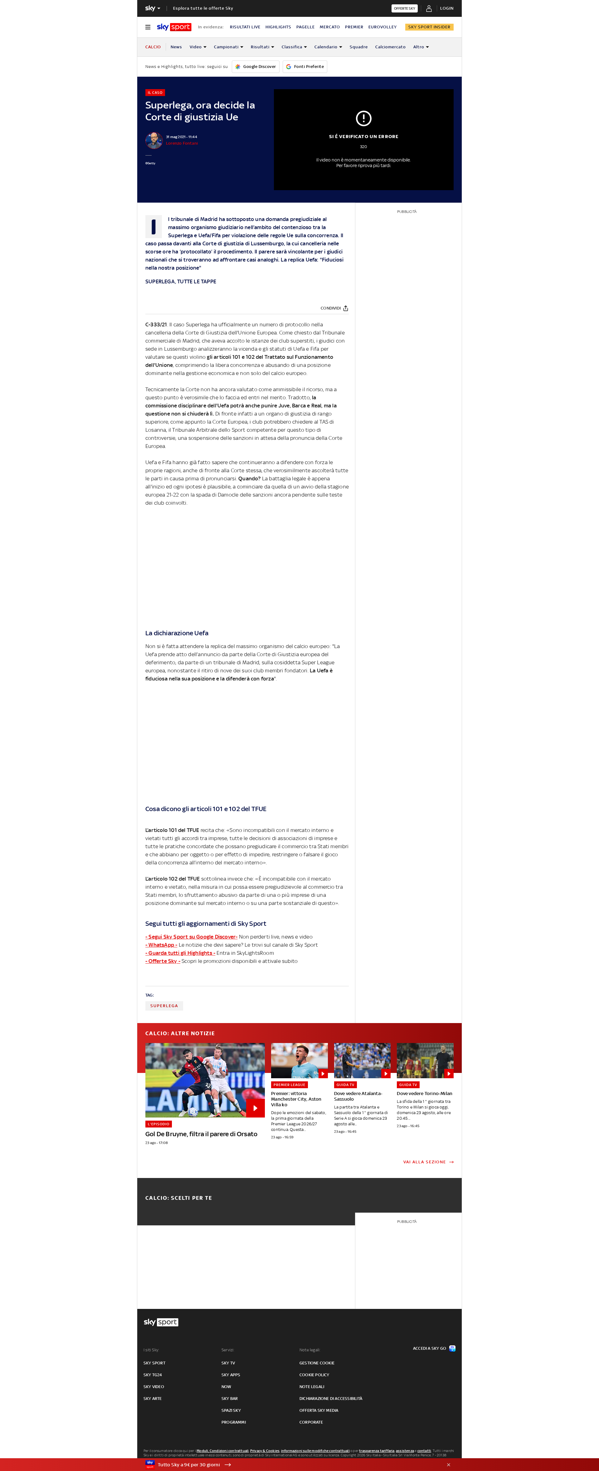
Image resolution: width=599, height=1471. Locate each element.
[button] (289, 1465)
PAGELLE (305, 27)
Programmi (234, 1422)
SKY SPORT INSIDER (429, 27)
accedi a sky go (429, 1348)
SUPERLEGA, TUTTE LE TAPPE (180, 281)
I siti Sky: (151, 1350)
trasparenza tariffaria (376, 1451)
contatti (424, 1451)
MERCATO (330, 27)
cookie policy (314, 1374)
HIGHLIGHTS (278, 27)
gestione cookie (317, 1363)
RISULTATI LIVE (245, 27)
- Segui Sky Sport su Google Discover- (191, 937)
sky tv (228, 1363)
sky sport (154, 1363)
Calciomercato (390, 47)
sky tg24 (153, 1374)
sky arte (153, 1398)
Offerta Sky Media (319, 1410)
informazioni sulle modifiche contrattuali (315, 1451)
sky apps (231, 1374)
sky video (154, 1386)
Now (226, 1386)
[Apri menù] (147, 27)
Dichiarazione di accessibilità (331, 1398)
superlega (164, 1005)
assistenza (405, 1451)
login (447, 8)
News (176, 47)
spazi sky (231, 1410)
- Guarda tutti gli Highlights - (180, 953)
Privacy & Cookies (265, 1451)
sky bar (230, 1398)
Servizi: (228, 1350)
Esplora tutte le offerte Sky (203, 8)
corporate (311, 1422)
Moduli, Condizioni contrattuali (223, 1451)
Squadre (359, 47)
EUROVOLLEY (382, 27)
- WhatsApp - (161, 945)
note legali (312, 1386)
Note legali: (310, 1350)
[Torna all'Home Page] (174, 27)
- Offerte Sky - (162, 961)
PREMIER (354, 27)
